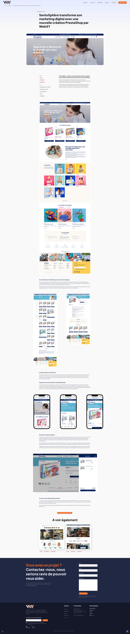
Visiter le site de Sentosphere (64, 512)
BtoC (41, 77)
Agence (65, 613)
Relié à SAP (79, 551)
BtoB (67, 551)
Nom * (80, 563)
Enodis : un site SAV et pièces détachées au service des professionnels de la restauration (78, 536)
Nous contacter (122, 2)
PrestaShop (42, 79)
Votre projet (81, 578)
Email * (80, 568)
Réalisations (100, 2)
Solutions (66, 609)
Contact (65, 617)
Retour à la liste (42, 11)
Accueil (5, 5)
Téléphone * (81, 573)
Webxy (7, 2)
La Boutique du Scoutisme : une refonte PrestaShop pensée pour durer (51, 537)
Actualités (114, 2)
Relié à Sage (42, 82)
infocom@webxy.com (80, 615)
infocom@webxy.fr (33, 585)
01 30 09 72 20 (78, 612)
